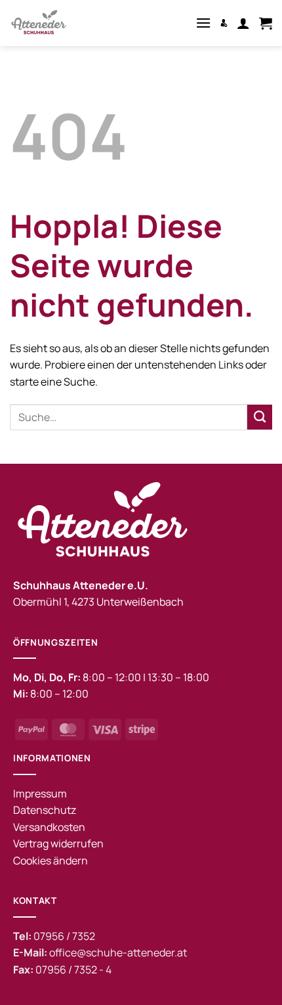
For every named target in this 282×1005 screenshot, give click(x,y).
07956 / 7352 (64, 936)
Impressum (40, 793)
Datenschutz (44, 810)
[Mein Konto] (243, 23)
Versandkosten (49, 827)
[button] (203, 23)
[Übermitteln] (259, 417)
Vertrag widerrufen (58, 843)
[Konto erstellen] (224, 22)
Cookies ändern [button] (50, 860)
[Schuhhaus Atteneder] (59, 23)
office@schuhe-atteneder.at (118, 952)
